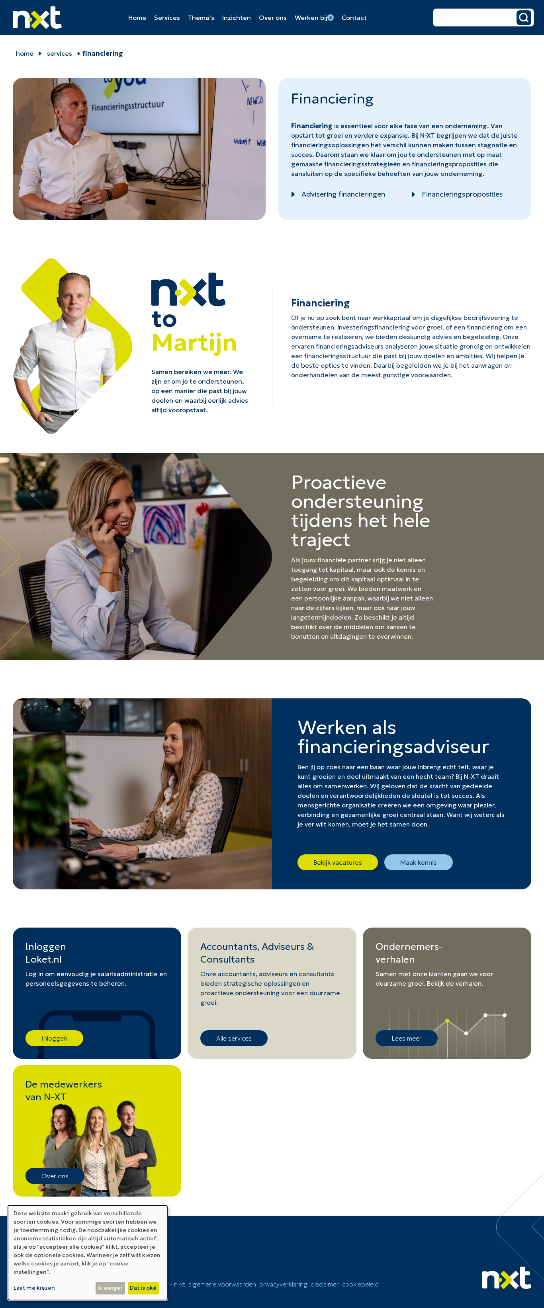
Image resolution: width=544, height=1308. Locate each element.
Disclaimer (325, 1284)
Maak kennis (418, 862)
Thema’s (201, 17)
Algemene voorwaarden (222, 1284)
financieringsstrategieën (362, 164)
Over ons (273, 17)
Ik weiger (110, 1287)
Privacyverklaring (283, 1284)
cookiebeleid (360, 1284)
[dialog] (87, 1252)
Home (137, 17)
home (24, 53)
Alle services (234, 1038)
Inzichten (236, 17)
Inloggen (54, 1038)
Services (167, 17)
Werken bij (313, 17)
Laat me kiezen (34, 1287)
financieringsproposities (449, 164)
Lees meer (406, 1038)
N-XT (427, 135)
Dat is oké (143, 1287)
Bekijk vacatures (337, 862)
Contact (354, 17)
